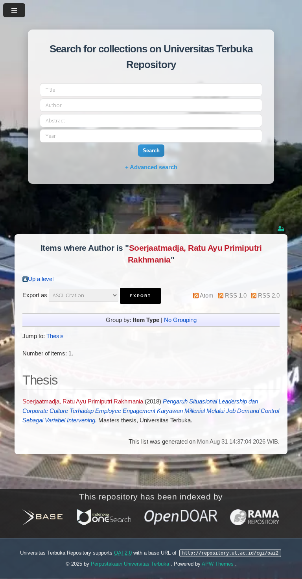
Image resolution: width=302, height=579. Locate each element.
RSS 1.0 (236, 295)
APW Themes (218, 564)
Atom (207, 295)
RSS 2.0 (269, 295)
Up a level (40, 279)
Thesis (55, 336)
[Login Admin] (281, 229)
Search (151, 151)
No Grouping (180, 320)
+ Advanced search (151, 167)
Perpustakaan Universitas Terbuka (131, 564)
